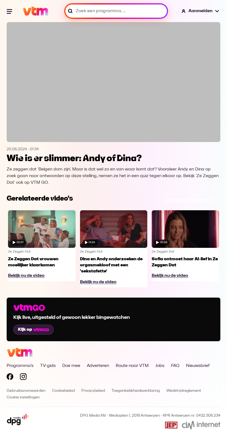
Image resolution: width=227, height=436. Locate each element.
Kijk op (25, 329)
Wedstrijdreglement (183, 391)
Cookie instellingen (23, 397)
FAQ (175, 366)
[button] (200, 11)
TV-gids (48, 366)
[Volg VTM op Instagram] (23, 377)
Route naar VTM (132, 366)
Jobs (159, 366)
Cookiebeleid (63, 391)
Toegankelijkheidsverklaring (136, 391)
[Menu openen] (10, 11)
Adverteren (98, 366)
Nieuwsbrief (198, 366)
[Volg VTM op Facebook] (10, 377)
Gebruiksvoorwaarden (26, 391)
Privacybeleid (93, 391)
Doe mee (71, 366)
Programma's (20, 366)
